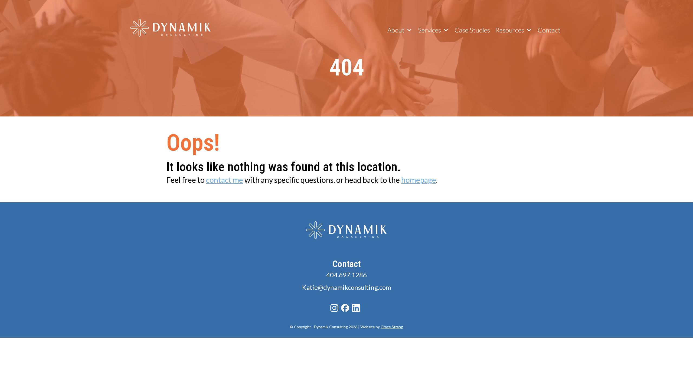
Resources (509, 30)
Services (429, 30)
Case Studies (472, 30)
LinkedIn (356, 308)
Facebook (345, 308)
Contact (549, 30)
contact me (224, 179)
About (395, 30)
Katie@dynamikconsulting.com (346, 287)
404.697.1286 (346, 275)
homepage (418, 179)
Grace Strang (392, 326)
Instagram (334, 308)
